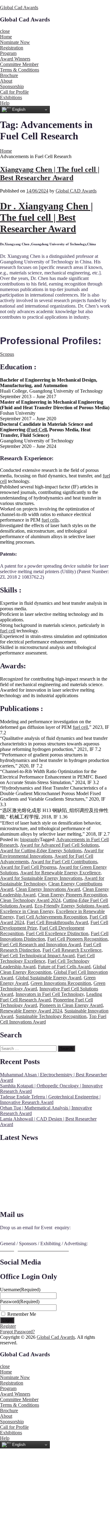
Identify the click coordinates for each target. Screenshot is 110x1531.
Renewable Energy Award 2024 (31, 1010)
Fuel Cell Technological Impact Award (37, 955)
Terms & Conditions (19, 69)
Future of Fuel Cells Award (64, 966)
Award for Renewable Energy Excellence (60, 872)
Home (6, 36)
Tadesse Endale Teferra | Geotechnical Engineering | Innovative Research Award (50, 1099)
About (6, 81)
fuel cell (7, 630)
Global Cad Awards (19, 7)
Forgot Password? (17, 1331)
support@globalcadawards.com (30, 1233)
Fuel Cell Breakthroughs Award (57, 922)
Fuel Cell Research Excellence (71, 950)
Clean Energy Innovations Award (48, 889)
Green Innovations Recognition (61, 983)
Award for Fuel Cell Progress (28, 867)
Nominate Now (15, 42)
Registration (11, 47)
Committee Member (19, 64)
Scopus (7, 354)
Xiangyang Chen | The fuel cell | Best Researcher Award (49, 173)
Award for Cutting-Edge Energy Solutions (41, 850)
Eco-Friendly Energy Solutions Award (71, 905)
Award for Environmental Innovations (52, 853)
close (5, 31)
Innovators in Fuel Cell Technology (50, 994)
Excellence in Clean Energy (26, 911)
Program (8, 53)
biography (30, 839)
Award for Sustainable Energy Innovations (41, 878)
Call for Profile (14, 92)
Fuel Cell (37, 429)
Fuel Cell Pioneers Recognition (77, 939)
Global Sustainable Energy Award (48, 977)
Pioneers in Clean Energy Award (71, 1005)
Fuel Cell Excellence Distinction (57, 933)
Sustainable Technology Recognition (51, 1016)
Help (4, 103)
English (18, 109)
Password (19, 1301)
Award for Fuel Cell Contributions (64, 861)
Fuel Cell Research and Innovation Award (40, 944)
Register (8, 1326)
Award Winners (15, 58)
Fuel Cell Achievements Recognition (51, 916)
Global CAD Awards (76, 190)
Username (20, 1289)
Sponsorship (12, 86)
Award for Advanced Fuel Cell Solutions (59, 845)
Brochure (9, 75)
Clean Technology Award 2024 (30, 900)
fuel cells (50, 520)
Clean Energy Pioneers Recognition (72, 894)
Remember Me (21, 1314)
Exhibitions (11, 97)
